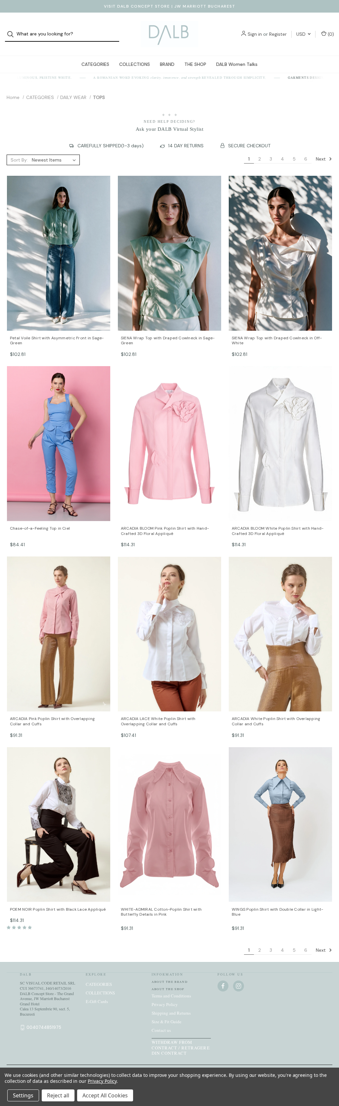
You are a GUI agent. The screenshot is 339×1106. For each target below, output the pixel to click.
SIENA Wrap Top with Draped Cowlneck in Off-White (277, 341)
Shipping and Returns (171, 1013)
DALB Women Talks (237, 64)
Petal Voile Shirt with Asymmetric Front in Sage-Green (57, 341)
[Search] (12, 34)
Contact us (161, 1030)
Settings (23, 1095)
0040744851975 (43, 1027)
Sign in (255, 34)
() (330, 34)
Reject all (58, 1095)
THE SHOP (195, 64)
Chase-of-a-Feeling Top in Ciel (40, 528)
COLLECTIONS (134, 64)
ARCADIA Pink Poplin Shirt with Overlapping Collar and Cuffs (52, 721)
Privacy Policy (165, 1004)
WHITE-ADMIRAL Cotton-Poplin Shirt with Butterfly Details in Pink (161, 912)
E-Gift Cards (97, 1001)
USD (301, 34)
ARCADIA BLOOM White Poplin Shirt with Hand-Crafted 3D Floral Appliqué (277, 531)
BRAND (167, 64)
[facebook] (223, 986)
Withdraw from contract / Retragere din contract (181, 1047)
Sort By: (19, 160)
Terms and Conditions (171, 996)
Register (278, 34)
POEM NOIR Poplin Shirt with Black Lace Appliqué (58, 909)
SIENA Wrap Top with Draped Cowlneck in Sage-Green (168, 341)
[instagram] (238, 986)
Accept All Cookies (105, 1095)
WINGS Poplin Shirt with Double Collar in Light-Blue (277, 912)
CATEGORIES (95, 64)
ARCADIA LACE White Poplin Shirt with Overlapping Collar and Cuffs (158, 721)
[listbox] (55, 160)
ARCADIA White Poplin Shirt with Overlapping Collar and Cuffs (276, 721)
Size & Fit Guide (166, 1022)
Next (321, 159)
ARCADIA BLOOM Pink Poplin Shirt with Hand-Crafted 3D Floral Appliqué (165, 531)
